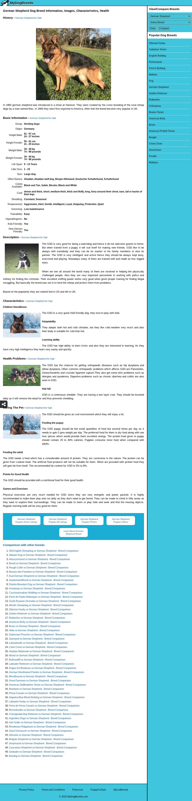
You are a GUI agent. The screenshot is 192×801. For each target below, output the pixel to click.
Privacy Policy (26, 789)
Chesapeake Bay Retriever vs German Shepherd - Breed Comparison (46, 714)
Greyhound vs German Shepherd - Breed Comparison (37, 743)
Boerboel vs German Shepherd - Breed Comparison (36, 689)
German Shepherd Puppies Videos (121, 520)
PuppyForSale (98, 789)
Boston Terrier (156, 112)
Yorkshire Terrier (157, 49)
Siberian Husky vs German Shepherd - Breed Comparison (40, 609)
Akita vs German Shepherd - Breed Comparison (34, 630)
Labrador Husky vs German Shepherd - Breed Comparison (40, 701)
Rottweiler (154, 99)
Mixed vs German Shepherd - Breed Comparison (35, 655)
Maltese (153, 74)
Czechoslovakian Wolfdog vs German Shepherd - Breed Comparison (45, 592)
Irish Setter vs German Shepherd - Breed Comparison (37, 722)
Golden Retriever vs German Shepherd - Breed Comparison (40, 613)
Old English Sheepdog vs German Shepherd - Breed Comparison (43, 551)
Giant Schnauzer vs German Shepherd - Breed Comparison (40, 731)
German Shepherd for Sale (28, 18)
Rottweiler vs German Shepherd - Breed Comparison (37, 618)
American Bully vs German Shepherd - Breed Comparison (39, 622)
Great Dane (155, 150)
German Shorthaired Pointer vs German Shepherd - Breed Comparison (46, 672)
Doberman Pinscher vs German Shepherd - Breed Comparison (42, 634)
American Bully (157, 118)
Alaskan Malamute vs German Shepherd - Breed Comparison (41, 651)
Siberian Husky (157, 43)
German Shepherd (159, 87)
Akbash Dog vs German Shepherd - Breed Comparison (38, 555)
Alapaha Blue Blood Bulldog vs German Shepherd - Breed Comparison (47, 697)
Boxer (152, 124)
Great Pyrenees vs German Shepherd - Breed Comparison (40, 680)
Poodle (153, 156)
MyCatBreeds (121, 789)
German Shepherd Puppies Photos (89, 520)
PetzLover (77, 789)
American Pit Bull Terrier (162, 131)
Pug (151, 81)
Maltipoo (153, 162)
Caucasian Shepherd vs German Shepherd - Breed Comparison (43, 747)
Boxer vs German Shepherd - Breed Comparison (35, 626)
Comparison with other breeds (24, 545)
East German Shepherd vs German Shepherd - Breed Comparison (44, 576)
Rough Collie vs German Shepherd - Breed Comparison (38, 567)
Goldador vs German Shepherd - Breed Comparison (36, 751)
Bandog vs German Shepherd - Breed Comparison (36, 756)
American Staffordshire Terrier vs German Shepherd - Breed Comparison (47, 684)
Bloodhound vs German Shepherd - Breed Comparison (38, 676)
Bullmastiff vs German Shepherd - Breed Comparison (37, 659)
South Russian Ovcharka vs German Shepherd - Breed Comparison (45, 601)
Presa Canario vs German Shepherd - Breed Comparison (39, 693)
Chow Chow (155, 143)
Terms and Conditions (53, 789)
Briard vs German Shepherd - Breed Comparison (35, 563)
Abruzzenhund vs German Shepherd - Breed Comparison (39, 559)
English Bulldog (157, 55)
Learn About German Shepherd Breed (74, 532)
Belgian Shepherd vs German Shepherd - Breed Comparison (41, 739)
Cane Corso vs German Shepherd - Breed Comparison (38, 647)
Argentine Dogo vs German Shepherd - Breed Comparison (40, 718)
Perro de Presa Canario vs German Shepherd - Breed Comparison (44, 705)
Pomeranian (155, 62)
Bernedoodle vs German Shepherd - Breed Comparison (38, 710)
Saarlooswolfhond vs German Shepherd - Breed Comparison (41, 580)
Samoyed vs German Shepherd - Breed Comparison (36, 638)
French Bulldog (157, 68)
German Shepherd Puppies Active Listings (26, 520)
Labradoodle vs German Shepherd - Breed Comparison (38, 643)
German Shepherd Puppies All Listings (58, 520)
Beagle (153, 137)
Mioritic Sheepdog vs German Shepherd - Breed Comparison (41, 605)
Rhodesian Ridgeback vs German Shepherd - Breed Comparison (43, 726)
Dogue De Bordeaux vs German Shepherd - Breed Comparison (42, 668)
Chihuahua (155, 106)
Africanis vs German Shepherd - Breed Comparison (36, 735)
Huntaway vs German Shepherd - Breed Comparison (37, 588)
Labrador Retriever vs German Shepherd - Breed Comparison (41, 664)
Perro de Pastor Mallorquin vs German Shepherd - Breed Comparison (46, 597)
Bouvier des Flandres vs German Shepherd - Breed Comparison (43, 571)
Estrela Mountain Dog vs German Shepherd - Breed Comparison (43, 584)
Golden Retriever (158, 93)
